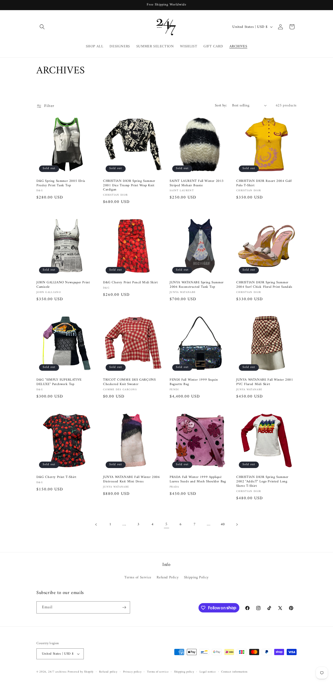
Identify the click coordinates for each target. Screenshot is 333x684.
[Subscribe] (124, 607)
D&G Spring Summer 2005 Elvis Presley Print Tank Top (60, 183)
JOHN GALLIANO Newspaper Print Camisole (63, 284)
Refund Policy (167, 577)
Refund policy (108, 672)
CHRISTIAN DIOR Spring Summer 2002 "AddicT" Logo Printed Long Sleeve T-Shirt (262, 481)
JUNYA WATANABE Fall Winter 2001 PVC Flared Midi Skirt (264, 382)
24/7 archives (57, 671)
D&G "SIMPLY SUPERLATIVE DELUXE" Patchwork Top (59, 382)
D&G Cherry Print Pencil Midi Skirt (130, 282)
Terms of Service (137, 577)
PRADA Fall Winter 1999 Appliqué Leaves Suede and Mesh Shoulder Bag (198, 479)
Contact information (234, 672)
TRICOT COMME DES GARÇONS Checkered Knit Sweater (129, 382)
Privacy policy (132, 672)
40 (223, 524)
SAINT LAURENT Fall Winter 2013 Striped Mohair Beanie (197, 183)
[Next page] (236, 524)
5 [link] (166, 524)
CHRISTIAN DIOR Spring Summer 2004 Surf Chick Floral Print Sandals (264, 284)
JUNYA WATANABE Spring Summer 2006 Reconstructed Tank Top (197, 284)
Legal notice (208, 672)
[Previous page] (96, 524)
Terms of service (158, 672)
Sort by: (221, 105)
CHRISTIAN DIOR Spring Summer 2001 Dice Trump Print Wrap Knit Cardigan (129, 185)
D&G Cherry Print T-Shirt (56, 477)
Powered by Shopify (81, 671)
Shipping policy (184, 672)
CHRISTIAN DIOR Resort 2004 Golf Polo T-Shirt (264, 183)
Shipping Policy (196, 577)
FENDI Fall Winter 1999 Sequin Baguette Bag (194, 382)
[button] (42, 27)
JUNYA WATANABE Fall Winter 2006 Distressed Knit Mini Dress (131, 479)
